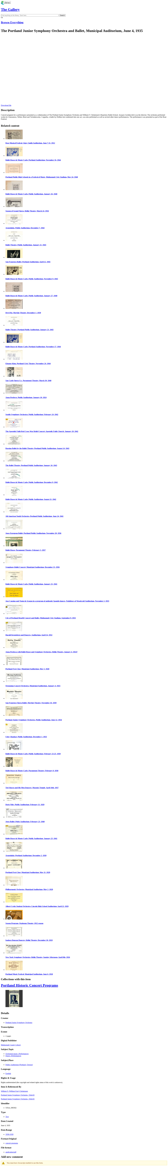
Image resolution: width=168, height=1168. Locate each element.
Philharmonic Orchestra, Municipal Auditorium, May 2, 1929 (29, 889)
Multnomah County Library (11, 1045)
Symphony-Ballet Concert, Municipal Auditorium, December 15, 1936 (32, 567)
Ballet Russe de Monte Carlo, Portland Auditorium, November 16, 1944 (33, 160)
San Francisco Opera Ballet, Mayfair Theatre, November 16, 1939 (30, 703)
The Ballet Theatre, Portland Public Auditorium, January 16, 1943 (31, 465)
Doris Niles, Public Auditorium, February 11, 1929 (24, 805)
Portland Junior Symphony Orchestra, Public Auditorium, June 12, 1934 (33, 720)
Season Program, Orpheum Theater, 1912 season (24, 923)
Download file (6, 105)
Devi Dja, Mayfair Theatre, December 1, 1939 (23, 313)
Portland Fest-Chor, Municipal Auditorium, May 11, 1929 (27, 872)
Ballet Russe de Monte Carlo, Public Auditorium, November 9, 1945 (31, 279)
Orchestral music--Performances (17, 1054)
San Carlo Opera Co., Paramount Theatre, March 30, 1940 (28, 381)
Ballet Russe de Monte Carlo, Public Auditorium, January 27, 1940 (31, 296)
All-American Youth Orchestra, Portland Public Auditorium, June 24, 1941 (34, 516)
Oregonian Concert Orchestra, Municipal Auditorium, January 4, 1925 (32, 686)
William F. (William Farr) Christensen (14, 1091)
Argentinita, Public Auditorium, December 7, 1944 (24, 228)
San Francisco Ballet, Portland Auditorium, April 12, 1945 (27, 262)
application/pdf (10, 1152)
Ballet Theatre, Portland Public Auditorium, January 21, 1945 (29, 330)
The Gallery (10, 9)
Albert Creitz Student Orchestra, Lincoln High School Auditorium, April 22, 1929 (36, 906)
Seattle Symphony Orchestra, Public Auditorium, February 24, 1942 (31, 414)
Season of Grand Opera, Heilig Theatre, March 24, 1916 (27, 211)
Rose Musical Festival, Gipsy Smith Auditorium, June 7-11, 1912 (30, 143)
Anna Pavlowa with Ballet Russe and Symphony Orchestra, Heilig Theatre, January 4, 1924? (41, 652)
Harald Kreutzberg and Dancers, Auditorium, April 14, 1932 (28, 635)
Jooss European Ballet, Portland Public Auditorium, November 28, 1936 (33, 533)
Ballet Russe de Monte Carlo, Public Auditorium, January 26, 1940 (31, 194)
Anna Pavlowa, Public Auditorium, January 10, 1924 (26, 397)
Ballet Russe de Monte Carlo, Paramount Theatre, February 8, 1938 (31, 771)
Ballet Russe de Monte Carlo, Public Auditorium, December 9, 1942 (31, 482)
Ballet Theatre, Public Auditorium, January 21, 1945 (25, 245)
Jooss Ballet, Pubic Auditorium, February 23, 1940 (25, 822)
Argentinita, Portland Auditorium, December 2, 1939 (25, 855)
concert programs (11, 1143)
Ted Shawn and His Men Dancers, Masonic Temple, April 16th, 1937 (32, 788)
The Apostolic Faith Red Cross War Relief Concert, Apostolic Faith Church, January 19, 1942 (41, 431)
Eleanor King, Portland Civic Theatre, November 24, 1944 (28, 364)
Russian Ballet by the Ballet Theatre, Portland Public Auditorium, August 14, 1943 (37, 448)
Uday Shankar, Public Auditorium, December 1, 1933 (26, 737)
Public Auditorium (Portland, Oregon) (19, 1065)
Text (7, 1117)
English (8, 1073)
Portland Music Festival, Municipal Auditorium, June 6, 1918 (29, 974)
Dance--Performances (13, 1056)
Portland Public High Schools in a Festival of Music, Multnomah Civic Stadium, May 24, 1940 (41, 177)
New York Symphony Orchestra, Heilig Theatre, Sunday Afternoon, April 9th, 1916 (37, 957)
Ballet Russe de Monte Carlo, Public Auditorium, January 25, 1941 (31, 584)
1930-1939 (9, 1134)
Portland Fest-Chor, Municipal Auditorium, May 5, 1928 (27, 669)
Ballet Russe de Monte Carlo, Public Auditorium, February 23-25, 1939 (33, 754)
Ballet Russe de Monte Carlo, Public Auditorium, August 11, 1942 (30, 499)
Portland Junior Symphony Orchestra (18, 1023)
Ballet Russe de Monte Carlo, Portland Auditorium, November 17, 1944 (33, 347)
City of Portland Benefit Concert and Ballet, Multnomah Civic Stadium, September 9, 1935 (40, 618)
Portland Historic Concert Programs (29, 985)
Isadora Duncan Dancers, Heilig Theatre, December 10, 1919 (29, 940)
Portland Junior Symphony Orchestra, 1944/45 (18, 1095)
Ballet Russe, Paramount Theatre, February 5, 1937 (25, 550)
